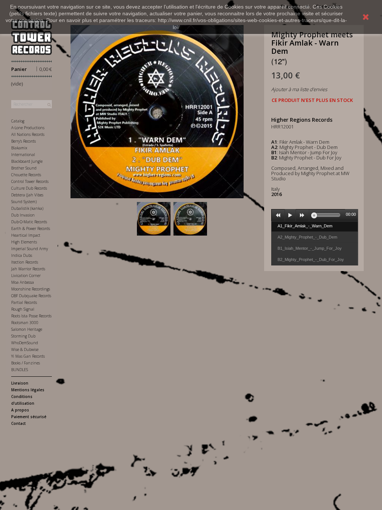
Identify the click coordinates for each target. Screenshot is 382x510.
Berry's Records (23, 141)
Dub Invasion (23, 215)
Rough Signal (22, 309)
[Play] (290, 215)
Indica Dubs (21, 255)
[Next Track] (302, 215)
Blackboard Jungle (27, 161)
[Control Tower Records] (31, 37)
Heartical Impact (25, 235)
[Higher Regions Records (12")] (153, 219)
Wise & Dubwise (24, 349)
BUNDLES (19, 369)
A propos (20, 410)
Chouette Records (26, 174)
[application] (314, 215)
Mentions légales (27, 389)
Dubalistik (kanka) (27, 208)
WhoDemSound (24, 342)
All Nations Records (27, 134)
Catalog (17, 121)
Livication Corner (26, 275)
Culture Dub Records (29, 188)
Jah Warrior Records (28, 268)
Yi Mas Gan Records (28, 356)
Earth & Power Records (30, 228)
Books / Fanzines (25, 363)
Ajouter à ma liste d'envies (299, 89)
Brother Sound (24, 168)
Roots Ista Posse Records (31, 315)
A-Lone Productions (27, 127)
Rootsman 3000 (24, 322)
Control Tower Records (29, 181)
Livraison (19, 383)
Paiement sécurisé (28, 416)
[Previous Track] (278, 215)
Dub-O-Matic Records (29, 221)
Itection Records (24, 262)
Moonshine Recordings (30, 289)
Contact (18, 423)
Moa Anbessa (22, 282)
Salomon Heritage (26, 329)
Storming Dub (23, 336)
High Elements (24, 242)
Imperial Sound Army (29, 248)
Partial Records (24, 302)
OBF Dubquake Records (31, 295)
